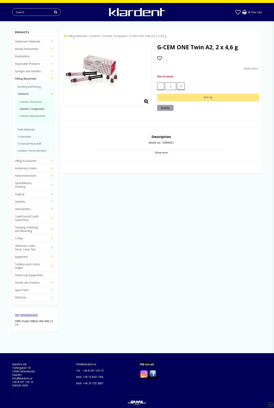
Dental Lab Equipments (29, 275)
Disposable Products (27, 63)
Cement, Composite (32, 108)
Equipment (21, 256)
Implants (20, 201)
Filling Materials (25, 78)
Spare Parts (22, 290)
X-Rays (19, 238)
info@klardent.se (22, 378)
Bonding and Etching (29, 86)
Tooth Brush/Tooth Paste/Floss (27, 218)
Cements (23, 93)
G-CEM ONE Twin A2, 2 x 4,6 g (147, 36)
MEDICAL (20, 297)
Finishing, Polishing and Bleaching (26, 229)
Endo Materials (26, 129)
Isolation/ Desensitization (32, 150)
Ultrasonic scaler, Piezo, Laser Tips (25, 247)
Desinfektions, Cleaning (23, 184)
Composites (24, 136)
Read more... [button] (251, 68)
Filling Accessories (26, 161)
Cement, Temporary (31, 101)
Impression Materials (27, 41)
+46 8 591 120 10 (22, 382)
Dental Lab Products (27, 282)
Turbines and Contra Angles (27, 265)
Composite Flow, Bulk (29, 143)
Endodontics (22, 56)
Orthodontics (23, 209)
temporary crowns (26, 168)
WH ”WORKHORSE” (26, 315)
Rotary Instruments (26, 49)
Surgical (19, 194)
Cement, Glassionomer (32, 116)
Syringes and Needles (28, 71)
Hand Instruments (26, 175)
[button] (238, 12)
